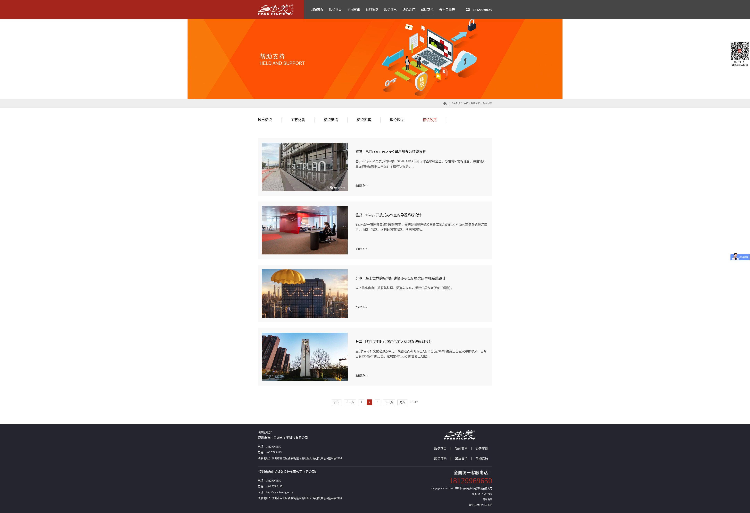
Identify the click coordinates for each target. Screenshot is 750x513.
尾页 (402, 402)
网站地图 (487, 499)
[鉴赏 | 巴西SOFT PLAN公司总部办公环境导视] (305, 144)
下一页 (389, 402)
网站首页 (317, 9)
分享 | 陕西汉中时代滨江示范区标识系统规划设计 (393, 342)
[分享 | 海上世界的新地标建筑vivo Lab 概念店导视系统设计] (305, 270)
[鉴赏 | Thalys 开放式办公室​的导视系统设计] (305, 207)
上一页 (350, 402)
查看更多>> (361, 185)
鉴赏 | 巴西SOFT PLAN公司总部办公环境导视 (390, 152)
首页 (336, 402)
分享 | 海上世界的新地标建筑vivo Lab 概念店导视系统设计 (400, 278)
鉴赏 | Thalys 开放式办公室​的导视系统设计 (388, 215)
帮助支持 (475, 103)
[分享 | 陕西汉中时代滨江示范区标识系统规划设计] (305, 334)
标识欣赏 (487, 103)
